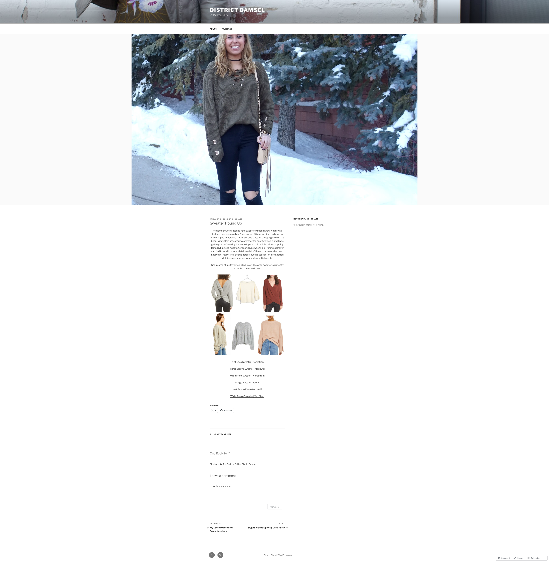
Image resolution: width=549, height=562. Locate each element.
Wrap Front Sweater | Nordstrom (247, 375)
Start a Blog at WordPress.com (278, 555)
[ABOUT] (212, 555)
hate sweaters (248, 230)
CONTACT (227, 29)
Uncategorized (223, 434)
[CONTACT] (220, 555)
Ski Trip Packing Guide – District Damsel (237, 464)
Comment (274, 507)
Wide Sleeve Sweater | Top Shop (247, 396)
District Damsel (237, 10)
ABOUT (213, 29)
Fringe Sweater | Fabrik (247, 382)
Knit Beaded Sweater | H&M (247, 389)
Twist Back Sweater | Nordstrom (247, 362)
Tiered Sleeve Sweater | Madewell (247, 368)
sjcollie (237, 219)
